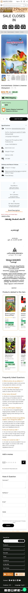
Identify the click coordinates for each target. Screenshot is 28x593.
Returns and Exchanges (12, 171)
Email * (4, 502)
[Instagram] (15, 580)
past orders (8, 435)
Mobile (4, 512)
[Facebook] (9, 580)
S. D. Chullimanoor (8, 319)
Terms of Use (17, 520)
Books (5, 32)
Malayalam (17, 32)
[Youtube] (20, 580)
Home (2, 32)
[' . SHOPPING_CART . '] (24, 1)
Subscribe (21, 540)
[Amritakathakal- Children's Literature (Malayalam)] (3, 78)
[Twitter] (11, 580)
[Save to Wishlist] (12, 88)
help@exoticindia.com (13, 427)
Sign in (18, 1)
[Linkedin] (17, 580)
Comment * (5, 480)
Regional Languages (11, 32)
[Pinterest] (13, 580)
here (18, 433)
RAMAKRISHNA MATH (18, 128)
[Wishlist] (21, 1)
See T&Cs (17, 188)
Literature (22, 32)
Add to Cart (18, 119)
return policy (5, 405)
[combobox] (13, 5)
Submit (8, 525)
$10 (6, 105)
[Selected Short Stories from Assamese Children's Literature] (10, 353)
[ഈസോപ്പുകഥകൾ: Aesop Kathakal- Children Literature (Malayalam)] (10, 311)
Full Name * (5, 492)
